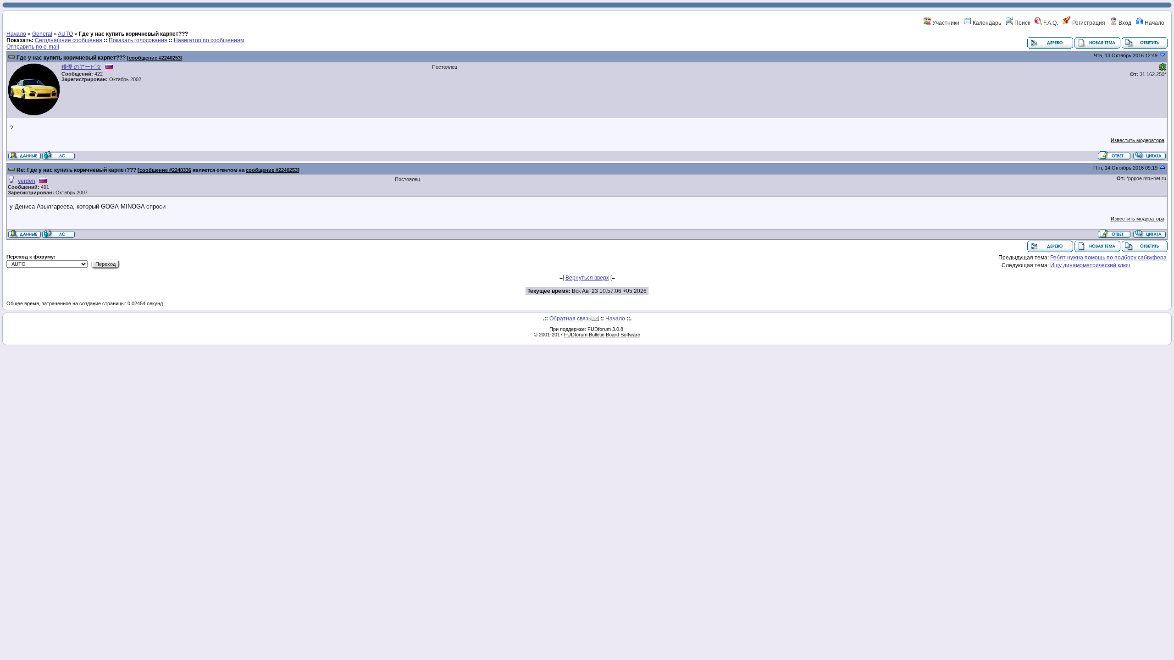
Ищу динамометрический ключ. (1090, 265)
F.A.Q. (1050, 23)
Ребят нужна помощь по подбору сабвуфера (1108, 257)
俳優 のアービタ (81, 67)
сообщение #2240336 (165, 170)
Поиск (1021, 23)
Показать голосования (138, 40)
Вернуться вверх (587, 278)
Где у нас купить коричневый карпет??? (71, 58)
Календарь (986, 23)
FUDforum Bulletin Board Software (602, 334)
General (42, 34)
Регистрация (1088, 23)
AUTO (65, 34)
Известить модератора (1137, 140)
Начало (1153, 23)
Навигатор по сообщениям (209, 40)
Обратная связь (570, 318)
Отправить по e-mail (32, 47)
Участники (945, 23)
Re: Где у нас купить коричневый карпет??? (76, 170)
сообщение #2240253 (155, 57)
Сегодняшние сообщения (68, 40)
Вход (1124, 23)
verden (26, 181)
